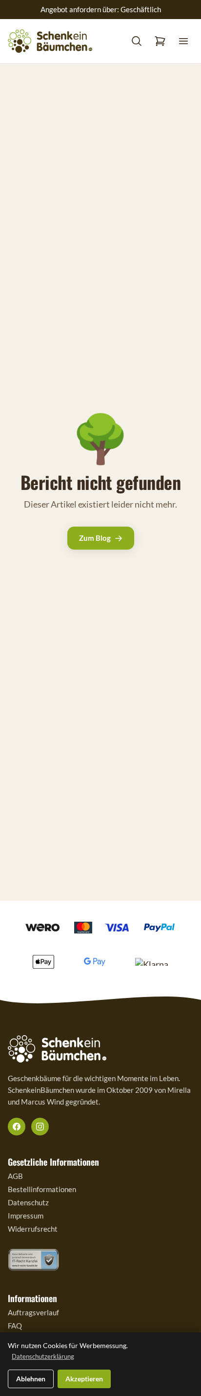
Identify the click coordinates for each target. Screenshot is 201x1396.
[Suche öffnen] (136, 41)
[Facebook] (16, 1126)
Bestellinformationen (42, 1189)
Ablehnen (30, 1379)
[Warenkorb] (160, 41)
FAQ (15, 1325)
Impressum (25, 1215)
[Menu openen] (183, 41)
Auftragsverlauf (33, 1312)
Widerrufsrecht (33, 1228)
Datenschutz (28, 1202)
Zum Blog (95, 537)
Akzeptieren (84, 1379)
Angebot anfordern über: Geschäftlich (100, 9)
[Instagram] (40, 1126)
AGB (15, 1176)
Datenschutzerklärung (43, 1356)
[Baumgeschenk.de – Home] (50, 41)
